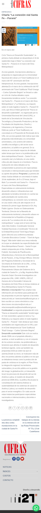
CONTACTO (8, 480)
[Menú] (3, 4)
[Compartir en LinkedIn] (31, 408)
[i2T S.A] (25, 499)
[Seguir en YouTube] (22, 459)
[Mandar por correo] (22, 408)
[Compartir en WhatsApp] (10, 408)
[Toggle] (37, 471)
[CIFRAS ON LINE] (21, 4)
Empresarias (6, 12)
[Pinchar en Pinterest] (27, 408)
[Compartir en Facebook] (14, 408)
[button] (36, 508)
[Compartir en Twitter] (18, 408)
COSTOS (7, 476)
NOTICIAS (7, 467)
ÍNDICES (6, 471)
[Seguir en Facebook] (14, 459)
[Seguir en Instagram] (18, 459)
